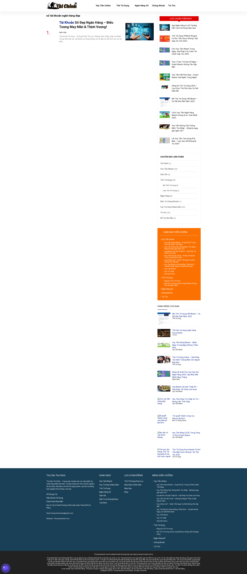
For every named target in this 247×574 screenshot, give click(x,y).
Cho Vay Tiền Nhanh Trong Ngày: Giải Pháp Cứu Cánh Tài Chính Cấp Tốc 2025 (184, 51)
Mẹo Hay (128, 488)
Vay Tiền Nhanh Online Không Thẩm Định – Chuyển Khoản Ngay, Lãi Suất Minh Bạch (179, 265)
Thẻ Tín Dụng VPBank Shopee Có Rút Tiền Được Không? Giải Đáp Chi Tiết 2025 (185, 38)
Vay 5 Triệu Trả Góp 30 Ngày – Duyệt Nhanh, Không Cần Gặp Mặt (185, 64)
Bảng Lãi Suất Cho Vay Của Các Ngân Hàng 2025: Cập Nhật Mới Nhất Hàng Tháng (185, 374)
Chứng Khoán (158, 5)
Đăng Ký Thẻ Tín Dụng (172, 281)
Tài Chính (164, 163)
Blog (126, 492)
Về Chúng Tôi (51, 494)
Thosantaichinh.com (61, 518)
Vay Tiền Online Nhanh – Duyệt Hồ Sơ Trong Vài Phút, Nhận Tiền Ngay (180, 243)
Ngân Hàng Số (142, 5)
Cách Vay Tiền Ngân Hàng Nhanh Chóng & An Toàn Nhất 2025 (184, 115)
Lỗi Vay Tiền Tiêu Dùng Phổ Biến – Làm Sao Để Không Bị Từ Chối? (184, 141)
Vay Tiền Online (103, 5)
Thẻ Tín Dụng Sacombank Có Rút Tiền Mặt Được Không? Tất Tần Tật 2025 (186, 452)
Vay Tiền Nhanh (167, 169)
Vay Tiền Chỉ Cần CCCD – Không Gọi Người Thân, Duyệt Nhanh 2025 (179, 256)
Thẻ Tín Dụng (122, 5)
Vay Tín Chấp (169, 271)
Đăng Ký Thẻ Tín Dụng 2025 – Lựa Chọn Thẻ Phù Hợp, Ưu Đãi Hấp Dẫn (185, 88)
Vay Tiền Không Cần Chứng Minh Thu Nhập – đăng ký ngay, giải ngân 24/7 (185, 128)
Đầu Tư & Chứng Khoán (108, 499)
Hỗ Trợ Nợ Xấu (166, 218)
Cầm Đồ (163, 174)
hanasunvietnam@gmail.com (62, 513)
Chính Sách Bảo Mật (54, 501)
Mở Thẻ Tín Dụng (169, 185)
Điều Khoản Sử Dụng (54, 498)
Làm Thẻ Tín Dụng (170, 190)
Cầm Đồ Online (169, 274)
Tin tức (163, 212)
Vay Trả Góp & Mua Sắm (170, 207)
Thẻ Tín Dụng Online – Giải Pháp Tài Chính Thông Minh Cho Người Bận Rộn (186, 359)
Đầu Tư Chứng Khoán (169, 201)
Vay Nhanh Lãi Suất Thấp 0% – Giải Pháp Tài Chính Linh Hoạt (178, 495)
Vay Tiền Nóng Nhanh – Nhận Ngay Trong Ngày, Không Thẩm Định (185, 345)
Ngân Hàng (63, 32)
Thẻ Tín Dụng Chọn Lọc (133, 481)
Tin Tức (171, 5)
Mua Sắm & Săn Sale (132, 485)
